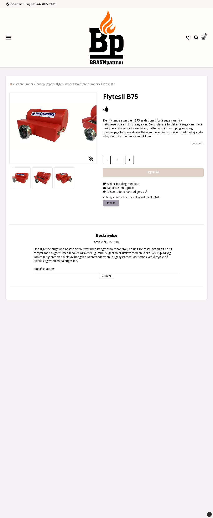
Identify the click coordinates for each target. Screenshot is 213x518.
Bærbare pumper (86, 84)
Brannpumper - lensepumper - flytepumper (43, 84)
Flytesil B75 (108, 84)
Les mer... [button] (197, 143)
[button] (188, 37)
